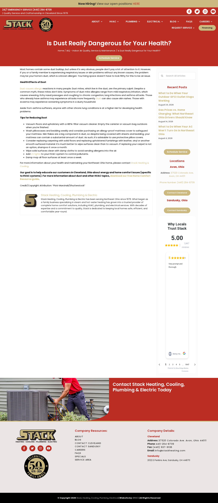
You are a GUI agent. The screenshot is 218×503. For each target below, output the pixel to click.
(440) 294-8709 (42, 9)
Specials (80, 456)
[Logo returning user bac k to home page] (18, 25)
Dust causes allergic (31, 88)
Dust (98, 98)
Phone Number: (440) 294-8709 (177, 182)
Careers (80, 449)
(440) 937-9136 (162, 447)
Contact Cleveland (88, 443)
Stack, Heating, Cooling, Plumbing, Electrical (97, 497)
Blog (78, 439)
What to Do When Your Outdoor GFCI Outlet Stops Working (176, 96)
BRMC (135, 497)
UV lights (35, 153)
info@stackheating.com (170, 450)
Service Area (83, 459)
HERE (136, 4)
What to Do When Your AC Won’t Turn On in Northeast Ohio (176, 130)
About (79, 436)
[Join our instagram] (205, 11)
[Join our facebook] (189, 11)
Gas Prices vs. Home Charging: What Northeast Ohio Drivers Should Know (176, 113)
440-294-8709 (165, 443)
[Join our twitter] (197, 11)
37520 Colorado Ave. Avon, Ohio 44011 (183, 440)
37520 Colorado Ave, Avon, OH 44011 (181, 174)
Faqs (78, 453)
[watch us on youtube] (213, 11)
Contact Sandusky (88, 446)
